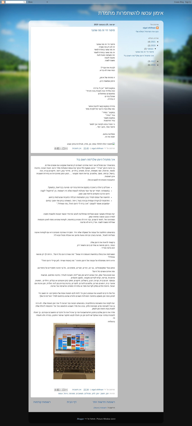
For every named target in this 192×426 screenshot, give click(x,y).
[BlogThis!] (63, 148)
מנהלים (87, 393)
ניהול (66, 393)
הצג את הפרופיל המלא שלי (147, 32)
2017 (152, 61)
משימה (72, 393)
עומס (60, 393)
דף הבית (71, 402)
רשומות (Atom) (100, 408)
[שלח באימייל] (66, 148)
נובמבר (150, 49)
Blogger (80, 419)
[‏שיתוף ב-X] (60, 148)
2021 (152, 42)
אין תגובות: (76, 148)
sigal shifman (149, 28)
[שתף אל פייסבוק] (58, 148)
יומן (97, 393)
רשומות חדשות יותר (104, 402)
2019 (152, 46)
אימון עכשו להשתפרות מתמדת (130, 13)
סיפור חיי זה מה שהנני (103, 30)
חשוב (102, 393)
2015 (152, 65)
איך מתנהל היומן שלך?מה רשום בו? (95, 159)
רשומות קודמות (42, 402)
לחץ (93, 393)
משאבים (79, 393)
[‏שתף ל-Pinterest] (55, 148)
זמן (107, 393)
